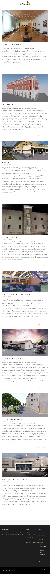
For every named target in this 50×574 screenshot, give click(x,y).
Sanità (40, 544)
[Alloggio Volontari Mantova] (25, 404)
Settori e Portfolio (41, 535)
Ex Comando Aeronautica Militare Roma (16, 295)
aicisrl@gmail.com (32, 542)
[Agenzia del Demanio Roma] (25, 25)
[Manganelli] (25, 150)
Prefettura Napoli (8, 104)
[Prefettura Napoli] (25, 87)
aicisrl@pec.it (30, 543)
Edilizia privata (42, 554)
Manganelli (6, 163)
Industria (40, 541)
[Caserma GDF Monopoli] (25, 219)
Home (39, 532)
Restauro (41, 539)
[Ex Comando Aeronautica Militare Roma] (25, 281)
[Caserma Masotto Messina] (25, 342)
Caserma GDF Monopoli (10, 237)
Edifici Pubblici (42, 537)
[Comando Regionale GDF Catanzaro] (25, 464)
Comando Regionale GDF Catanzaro (15, 479)
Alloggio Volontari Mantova (12, 419)
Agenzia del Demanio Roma (11, 44)
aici (3, 45)
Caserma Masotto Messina (11, 358)
